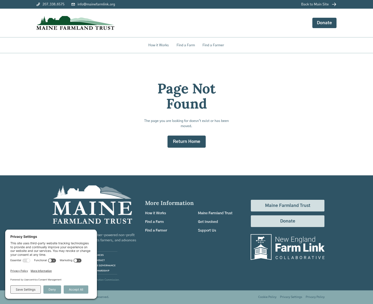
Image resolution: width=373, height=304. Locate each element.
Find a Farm (154, 222)
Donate (324, 23)
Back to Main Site (315, 4)
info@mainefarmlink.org (96, 4)
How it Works (158, 45)
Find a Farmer (156, 230)
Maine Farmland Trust (215, 213)
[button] (186, 45)
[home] (75, 23)
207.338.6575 (54, 4)
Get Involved (208, 222)
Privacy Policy (315, 297)
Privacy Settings (291, 297)
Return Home (186, 141)
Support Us (207, 230)
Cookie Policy (267, 297)
